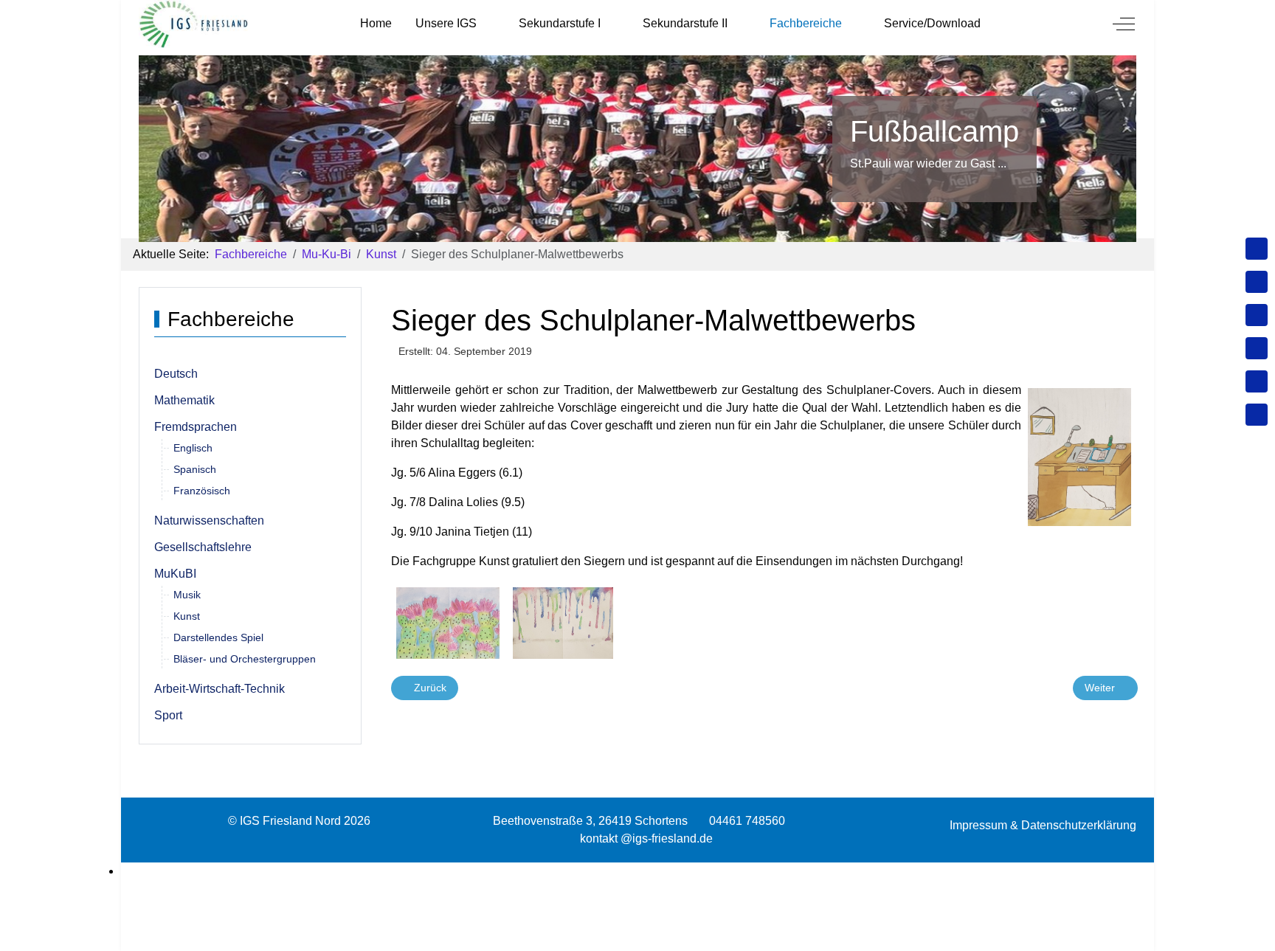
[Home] (1256, 249)
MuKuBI (175, 573)
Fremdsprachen (195, 427)
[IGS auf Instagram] (1256, 348)
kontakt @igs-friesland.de (646, 838)
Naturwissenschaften (209, 520)
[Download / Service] (1256, 282)
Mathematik (184, 400)
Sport (168, 715)
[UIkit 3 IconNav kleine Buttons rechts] (637, 871)
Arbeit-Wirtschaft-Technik (219, 688)
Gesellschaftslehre (203, 547)
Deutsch (176, 373)
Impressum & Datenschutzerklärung (1043, 825)
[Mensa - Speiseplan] (1256, 315)
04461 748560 (747, 821)
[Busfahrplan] (1256, 415)
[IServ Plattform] (1256, 381)
